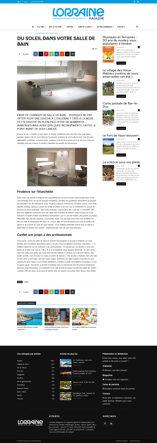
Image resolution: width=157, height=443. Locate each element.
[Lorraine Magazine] (78, 13)
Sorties (70, 27)
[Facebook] (134, 1)
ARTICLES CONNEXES (27, 303)
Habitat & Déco (85, 27)
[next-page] (22, 334)
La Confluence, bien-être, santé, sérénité (82, 361)
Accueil (19, 33)
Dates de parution (111, 384)
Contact (121, 27)
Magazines (107, 375)
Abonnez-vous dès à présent (115, 370)
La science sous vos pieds (121, 162)
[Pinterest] (46, 54)
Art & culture (55, 27)
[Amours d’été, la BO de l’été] (65, 385)
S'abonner (107, 366)
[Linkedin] (56, 54)
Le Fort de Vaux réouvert (121, 135)
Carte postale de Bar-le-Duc (120, 105)
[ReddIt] (62, 54)
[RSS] (138, 1)
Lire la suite (121, 63)
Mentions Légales (121, 441)
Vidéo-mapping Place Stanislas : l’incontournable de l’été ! (85, 372)
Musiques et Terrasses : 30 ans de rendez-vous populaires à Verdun (120, 40)
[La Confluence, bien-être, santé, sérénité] (65, 363)
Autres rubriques (104, 27)
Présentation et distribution (115, 353)
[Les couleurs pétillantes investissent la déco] (84, 316)
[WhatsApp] (51, 54)
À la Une (40, 27)
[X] (41, 54)
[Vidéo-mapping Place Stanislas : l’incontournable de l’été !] (65, 374)
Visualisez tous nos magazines (116, 379)
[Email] (67, 54)
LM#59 (26, 282)
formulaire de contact (66, 432)
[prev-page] (18, 334)
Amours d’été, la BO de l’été (83, 382)
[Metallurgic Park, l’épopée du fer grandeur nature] (65, 396)
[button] (137, 27)
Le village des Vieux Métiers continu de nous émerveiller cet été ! (120, 73)
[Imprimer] (72, 54)
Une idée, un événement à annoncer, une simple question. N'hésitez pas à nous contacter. (119, 401)
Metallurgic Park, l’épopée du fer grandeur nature (84, 394)
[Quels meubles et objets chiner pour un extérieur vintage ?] (57, 316)
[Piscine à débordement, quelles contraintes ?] (29, 316)
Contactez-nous (135, 441)
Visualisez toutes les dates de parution (119, 389)
